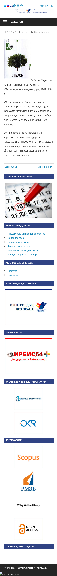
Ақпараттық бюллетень (20, 246)
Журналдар (14, 275)
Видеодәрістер (16, 237)
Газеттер (12, 270)
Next (40, 410)
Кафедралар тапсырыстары (23, 254)
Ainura (25, 32)
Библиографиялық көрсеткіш (23, 250)
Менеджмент (45, 166)
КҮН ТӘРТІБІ (47, 5)
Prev (16, 410)
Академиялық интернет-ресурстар (26, 233)
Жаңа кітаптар (41, 32)
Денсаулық (11, 166)
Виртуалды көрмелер (19, 241)
